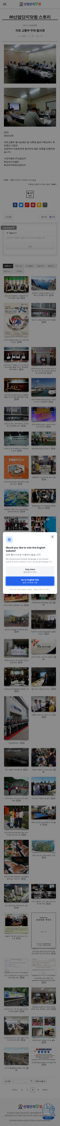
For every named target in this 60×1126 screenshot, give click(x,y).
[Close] (52, 536)
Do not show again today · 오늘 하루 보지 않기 (30, 589)
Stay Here (30, 570)
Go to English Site (30, 581)
